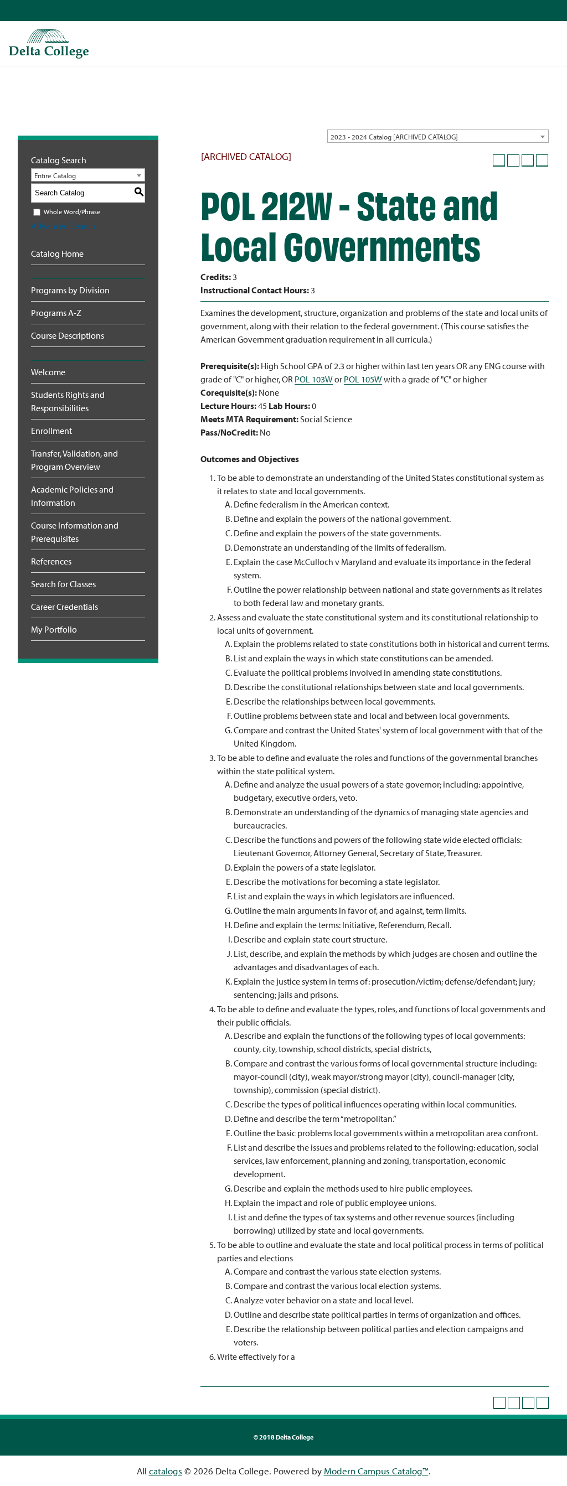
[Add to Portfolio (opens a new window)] (499, 160)
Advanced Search (63, 225)
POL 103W (314, 379)
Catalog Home (57, 253)
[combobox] (438, 136)
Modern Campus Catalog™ (376, 1471)
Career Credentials (64, 606)
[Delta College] (49, 44)
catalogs (165, 1471)
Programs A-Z (56, 312)
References (51, 561)
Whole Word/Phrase (72, 212)
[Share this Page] (513, 160)
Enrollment (51, 430)
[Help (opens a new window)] (542, 160)
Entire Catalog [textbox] (55, 175)
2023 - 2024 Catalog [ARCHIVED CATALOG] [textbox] (394, 136)
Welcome (48, 371)
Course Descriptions (67, 335)
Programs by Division (70, 290)
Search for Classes (63, 583)
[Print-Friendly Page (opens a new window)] (528, 160)
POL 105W (363, 379)
